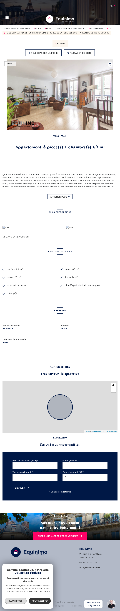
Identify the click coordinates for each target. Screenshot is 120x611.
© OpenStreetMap (110, 431)
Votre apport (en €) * (22, 472)
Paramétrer (15, 600)
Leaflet (87, 431)
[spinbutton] (85, 477)
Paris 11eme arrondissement (71, 28)
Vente (38, 28)
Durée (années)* (70, 460)
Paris (48, 28)
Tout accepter (40, 600)
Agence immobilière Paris (17, 28)
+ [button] (113, 385)
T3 (109, 28)
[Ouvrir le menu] (7, 17)
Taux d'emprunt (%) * (73, 472)
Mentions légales (56, 606)
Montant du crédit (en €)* (25, 460)
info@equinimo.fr (89, 567)
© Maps (96, 431)
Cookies (94, 606)
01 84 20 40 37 (88, 562)
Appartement (96, 28)
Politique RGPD (77, 606)
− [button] (113, 390)
